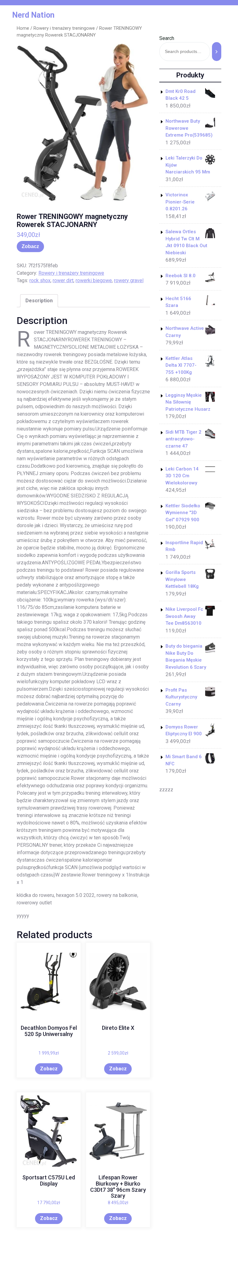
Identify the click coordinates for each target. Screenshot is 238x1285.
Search (166, 38)
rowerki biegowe (94, 280)
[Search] (216, 51)
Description (39, 301)
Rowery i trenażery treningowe (64, 28)
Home (23, 28)
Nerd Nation (33, 15)
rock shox (40, 280)
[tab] (39, 300)
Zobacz (30, 246)
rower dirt (63, 280)
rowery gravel (128, 280)
